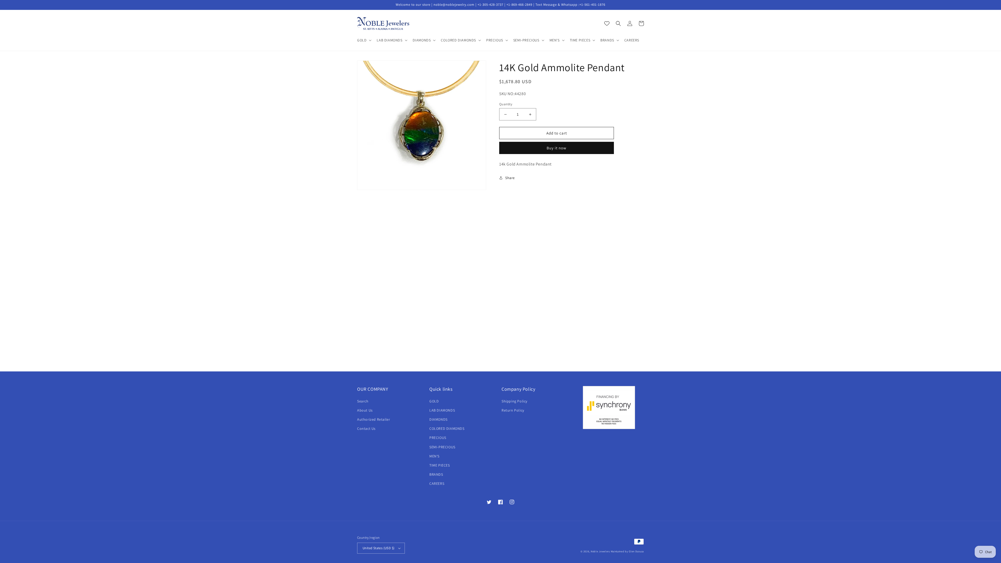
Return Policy (513, 410)
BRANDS (436, 474)
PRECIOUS (437, 437)
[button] (364, 40)
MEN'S (434, 456)
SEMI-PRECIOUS (442, 447)
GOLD (434, 401)
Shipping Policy (514, 401)
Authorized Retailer (373, 419)
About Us (365, 410)
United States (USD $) (378, 548)
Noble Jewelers (600, 551)
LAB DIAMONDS (442, 410)
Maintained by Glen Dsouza (627, 551)
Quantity (505, 104)
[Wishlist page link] (606, 23)
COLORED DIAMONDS (447, 428)
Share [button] (510, 177)
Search (363, 401)
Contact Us (366, 428)
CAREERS (436, 483)
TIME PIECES (439, 465)
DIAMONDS (438, 419)
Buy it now (556, 147)
